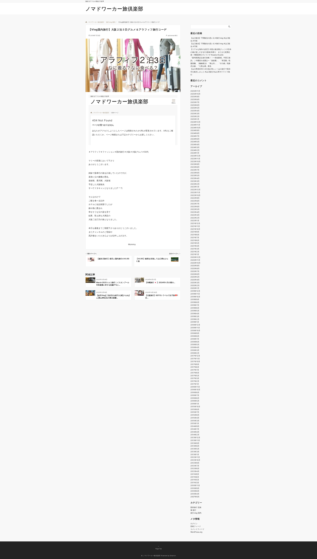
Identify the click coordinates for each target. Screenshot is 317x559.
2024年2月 (194, 150)
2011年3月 (194, 482)
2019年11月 (195, 294)
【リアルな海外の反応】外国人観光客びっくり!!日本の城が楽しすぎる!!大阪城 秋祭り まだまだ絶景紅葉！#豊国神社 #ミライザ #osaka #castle (210, 52)
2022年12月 (195, 189)
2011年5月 (194, 480)
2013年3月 (194, 452)
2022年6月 (194, 206)
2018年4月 (194, 347)
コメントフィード (197, 529)
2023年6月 (194, 173)
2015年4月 (194, 418)
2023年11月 (195, 159)
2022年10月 (195, 195)
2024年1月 (194, 153)
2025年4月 (194, 111)
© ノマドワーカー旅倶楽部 (150, 556)
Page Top (158, 549)
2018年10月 (195, 330)
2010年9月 (194, 488)
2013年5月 (194, 449)
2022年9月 (194, 198)
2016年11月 (195, 387)
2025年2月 (194, 116)
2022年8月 (194, 201)
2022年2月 (194, 218)
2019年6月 (194, 308)
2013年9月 (194, 443)
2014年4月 (194, 432)
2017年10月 (195, 361)
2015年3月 (194, 421)
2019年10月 (195, 297)
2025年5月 (194, 108)
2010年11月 (195, 485)
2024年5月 (194, 142)
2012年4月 (194, 471)
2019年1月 (194, 322)
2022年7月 (194, 204)
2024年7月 (194, 136)
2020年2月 (194, 285)
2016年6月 (194, 398)
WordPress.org (196, 532)
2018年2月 (194, 353)
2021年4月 (194, 246)
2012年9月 (194, 463)
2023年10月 (195, 161)
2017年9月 (194, 364)
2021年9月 (194, 232)
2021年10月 (195, 229)
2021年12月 (195, 223)
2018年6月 (194, 342)
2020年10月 (195, 263)
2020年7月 (194, 271)
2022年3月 (194, 215)
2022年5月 (194, 209)
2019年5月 (194, 311)
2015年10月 (195, 406)
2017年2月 (194, 381)
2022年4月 (194, 212)
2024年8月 (194, 133)
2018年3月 (194, 350)
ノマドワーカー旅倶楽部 (114, 9)
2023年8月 (194, 167)
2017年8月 (194, 367)
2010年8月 (194, 491)
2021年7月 (194, 237)
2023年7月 (194, 170)
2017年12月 (195, 356)
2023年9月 (194, 164)
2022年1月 (194, 220)
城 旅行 (193, 510)
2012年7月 (194, 466)
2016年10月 (195, 389)
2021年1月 (194, 254)
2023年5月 (194, 175)
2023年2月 (194, 184)
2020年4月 (194, 280)
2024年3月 (194, 147)
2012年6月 (194, 468)
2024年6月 (194, 139)
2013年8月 (194, 446)
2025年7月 (194, 102)
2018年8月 (194, 336)
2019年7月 (194, 305)
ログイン (193, 523)
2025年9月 (194, 96)
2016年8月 (194, 392)
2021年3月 (194, 249)
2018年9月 (194, 333)
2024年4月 (194, 144)
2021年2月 (194, 252)
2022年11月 (195, 192)
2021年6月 (194, 240)
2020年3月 (194, 282)
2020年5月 (194, 277)
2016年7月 (194, 395)
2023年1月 (194, 187)
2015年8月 (194, 409)
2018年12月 (195, 325)
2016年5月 (194, 401)
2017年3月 (194, 378)
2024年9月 (194, 130)
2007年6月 (194, 497)
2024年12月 (195, 122)
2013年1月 (194, 454)
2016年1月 (194, 404)
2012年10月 (195, 460)
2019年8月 (194, 302)
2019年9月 (194, 299)
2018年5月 (194, 344)
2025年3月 (194, 113)
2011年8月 (194, 477)
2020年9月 (194, 266)
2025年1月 (194, 119)
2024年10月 (195, 128)
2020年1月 (194, 288)
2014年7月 (194, 429)
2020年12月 (195, 257)
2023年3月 (194, 181)
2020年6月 (194, 274)
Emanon (173, 556)
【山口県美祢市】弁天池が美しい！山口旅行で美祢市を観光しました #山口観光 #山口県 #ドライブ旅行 (210, 72)
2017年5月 (194, 375)
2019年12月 (195, 291)
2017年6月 (194, 373)
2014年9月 (194, 426)
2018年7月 (194, 339)
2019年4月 (194, 313)
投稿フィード (195, 526)
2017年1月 (194, 384)
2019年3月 (194, 316)
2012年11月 (195, 457)
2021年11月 (195, 226)
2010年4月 (194, 494)
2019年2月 (194, 319)
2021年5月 (194, 243)
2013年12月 (195, 437)
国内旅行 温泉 (195, 507)
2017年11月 (195, 359)
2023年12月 (195, 156)
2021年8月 (194, 235)
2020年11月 (195, 260)
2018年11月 (195, 328)
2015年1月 (194, 423)
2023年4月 (194, 178)
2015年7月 (194, 412)
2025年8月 (194, 99)
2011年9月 (194, 474)
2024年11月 (195, 125)
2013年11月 (195, 440)
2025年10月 (195, 94)
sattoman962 (172, 35)
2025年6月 (194, 105)
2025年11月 (195, 91)
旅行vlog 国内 (195, 513)
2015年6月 (194, 415)
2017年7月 (194, 370)
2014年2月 (194, 435)
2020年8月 (194, 268)
